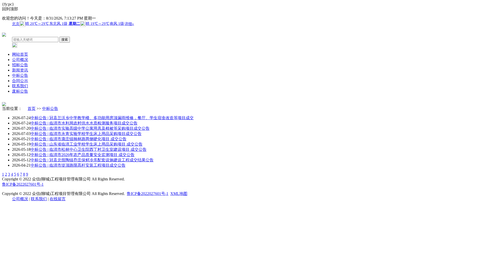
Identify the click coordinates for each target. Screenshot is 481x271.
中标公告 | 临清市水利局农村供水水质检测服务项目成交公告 (84, 123)
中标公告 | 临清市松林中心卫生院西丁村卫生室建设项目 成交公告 (89, 149)
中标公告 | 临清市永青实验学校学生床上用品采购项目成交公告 (86, 133)
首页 (32, 108)
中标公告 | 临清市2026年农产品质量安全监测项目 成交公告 (83, 155)
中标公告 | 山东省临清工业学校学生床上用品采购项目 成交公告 (87, 144)
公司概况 (20, 59)
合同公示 (20, 81)
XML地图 (178, 193)
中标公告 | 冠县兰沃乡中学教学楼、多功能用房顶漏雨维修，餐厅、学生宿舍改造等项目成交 (112, 118)
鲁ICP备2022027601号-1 (23, 184)
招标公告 (20, 65)
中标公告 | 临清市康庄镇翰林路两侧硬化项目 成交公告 (79, 139)
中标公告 (20, 75)
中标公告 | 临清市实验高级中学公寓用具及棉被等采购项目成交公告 (90, 128)
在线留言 (58, 199)
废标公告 (20, 91)
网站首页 (20, 54)
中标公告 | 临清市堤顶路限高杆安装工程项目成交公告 (78, 165)
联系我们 (20, 86)
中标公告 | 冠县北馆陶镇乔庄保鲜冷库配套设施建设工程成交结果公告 (92, 160)
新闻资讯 (20, 70)
